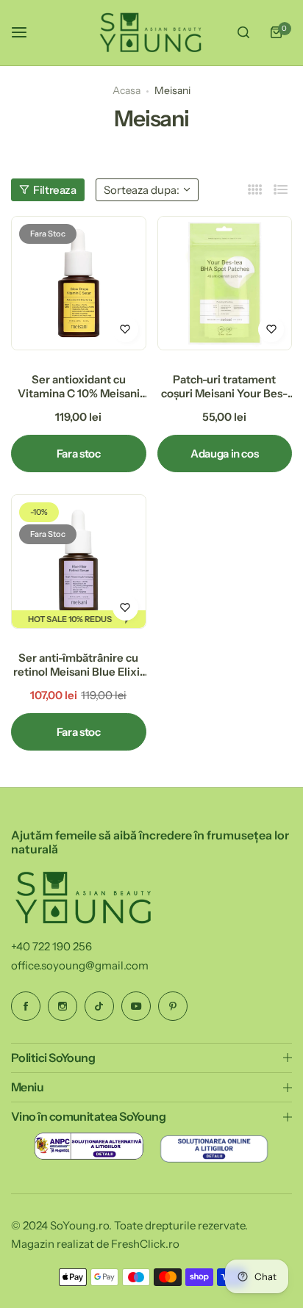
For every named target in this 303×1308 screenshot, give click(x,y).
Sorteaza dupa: (141, 190)
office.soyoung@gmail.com (80, 965)
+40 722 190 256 (51, 946)
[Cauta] (243, 32)
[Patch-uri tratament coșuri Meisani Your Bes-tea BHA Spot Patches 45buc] (225, 283)
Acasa (126, 90)
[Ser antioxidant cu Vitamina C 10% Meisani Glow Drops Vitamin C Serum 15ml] (79, 283)
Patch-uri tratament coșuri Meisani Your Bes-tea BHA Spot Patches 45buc (224, 386)
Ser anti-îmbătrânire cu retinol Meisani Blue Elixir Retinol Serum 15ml (78, 665)
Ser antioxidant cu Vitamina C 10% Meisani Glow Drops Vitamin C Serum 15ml (79, 386)
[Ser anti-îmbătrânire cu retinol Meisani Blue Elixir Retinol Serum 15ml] (79, 562)
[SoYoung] (151, 32)
